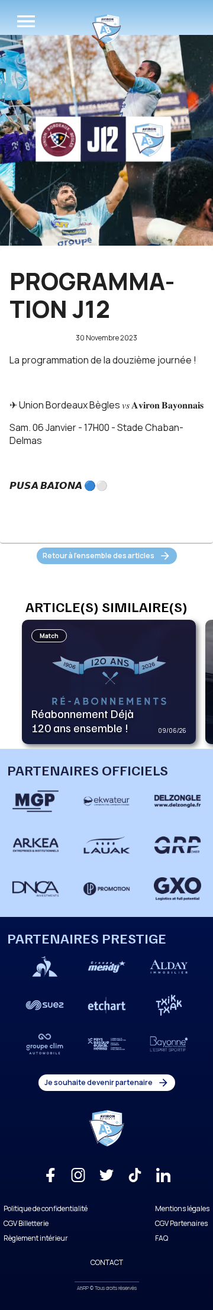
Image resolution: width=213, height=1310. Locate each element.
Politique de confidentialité (46, 1208)
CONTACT (107, 1262)
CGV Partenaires (181, 1223)
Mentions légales (182, 1208)
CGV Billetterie (26, 1223)
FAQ (161, 1238)
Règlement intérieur (36, 1238)
